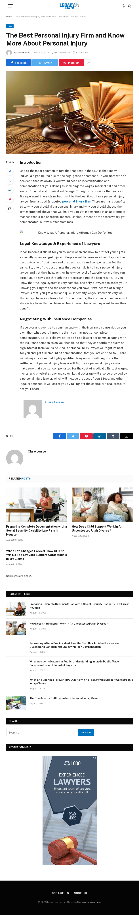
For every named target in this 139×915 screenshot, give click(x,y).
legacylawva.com (91, 902)
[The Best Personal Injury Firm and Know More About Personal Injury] (69, 112)
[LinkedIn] (9, 190)
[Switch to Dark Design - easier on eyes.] (123, 6)
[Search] (129, 6)
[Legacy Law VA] (69, 6)
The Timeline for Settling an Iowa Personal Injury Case (64, 698)
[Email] (9, 208)
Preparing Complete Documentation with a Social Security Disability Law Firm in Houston (36, 530)
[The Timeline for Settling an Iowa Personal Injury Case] (16, 703)
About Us (80, 893)
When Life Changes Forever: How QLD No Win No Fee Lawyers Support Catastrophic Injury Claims (36, 555)
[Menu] (10, 6)
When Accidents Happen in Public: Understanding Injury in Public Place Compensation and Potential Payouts (74, 663)
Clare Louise (23, 52)
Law (10, 26)
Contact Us (60, 893)
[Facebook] (9, 171)
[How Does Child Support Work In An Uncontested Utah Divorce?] (102, 505)
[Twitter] (9, 180)
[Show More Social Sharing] (88, 62)
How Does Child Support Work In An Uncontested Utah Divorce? (97, 528)
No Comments (62, 52)
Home (9, 16)
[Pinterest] (9, 199)
